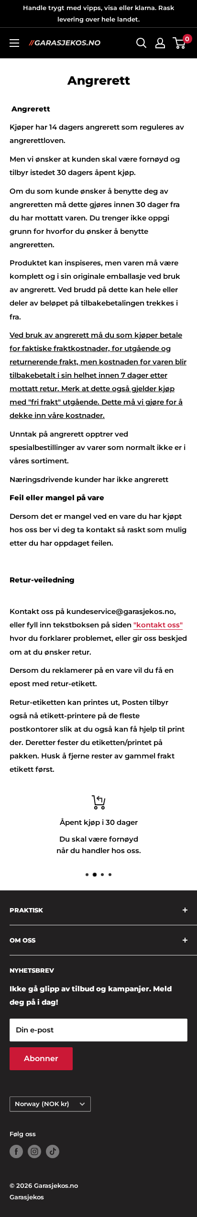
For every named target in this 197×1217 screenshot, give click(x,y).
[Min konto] (160, 43)
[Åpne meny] (14, 43)
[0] (180, 43)
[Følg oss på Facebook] (16, 1151)
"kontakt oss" (158, 624)
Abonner (41, 1058)
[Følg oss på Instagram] (34, 1151)
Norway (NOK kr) (42, 1103)
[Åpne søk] (141, 43)
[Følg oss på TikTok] (52, 1151)
